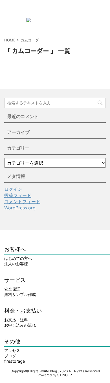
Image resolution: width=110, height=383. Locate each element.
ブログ (10, 355)
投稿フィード (17, 195)
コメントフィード (22, 201)
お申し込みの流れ (20, 325)
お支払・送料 (16, 319)
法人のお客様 (16, 263)
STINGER (64, 375)
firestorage (14, 361)
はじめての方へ (18, 258)
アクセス (12, 350)
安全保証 (12, 289)
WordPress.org (20, 208)
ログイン (13, 189)
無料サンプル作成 (20, 294)
